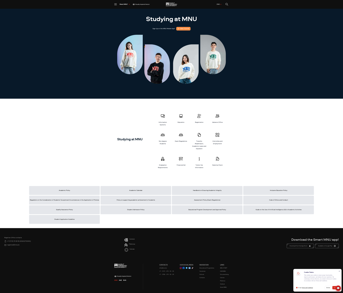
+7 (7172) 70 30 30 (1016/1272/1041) (19, 241)
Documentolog (224, 274)
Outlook (222, 284)
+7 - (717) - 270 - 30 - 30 (166, 271)
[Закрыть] (339, 271)
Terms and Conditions (307, 287)
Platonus (222, 281)
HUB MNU (223, 271)
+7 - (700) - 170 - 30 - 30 (166, 274)
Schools (201, 274)
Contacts (202, 277)
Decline (328, 287)
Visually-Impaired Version (142, 4)
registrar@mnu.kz (13, 245)
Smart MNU (223, 287)
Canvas (222, 277)
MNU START (223, 268)
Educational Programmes (206, 268)
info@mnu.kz (163, 268)
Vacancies (202, 271)
